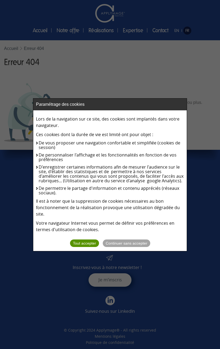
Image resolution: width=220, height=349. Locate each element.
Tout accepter (84, 243)
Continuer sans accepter (126, 243)
